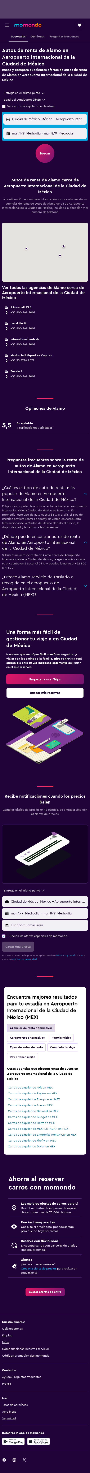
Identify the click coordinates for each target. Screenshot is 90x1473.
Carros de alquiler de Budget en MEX (33, 1117)
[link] (45, 679)
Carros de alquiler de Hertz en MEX (31, 1123)
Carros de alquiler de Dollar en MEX (31, 1146)
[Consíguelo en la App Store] (38, 1441)
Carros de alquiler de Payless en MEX (32, 1093)
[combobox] (24, 93)
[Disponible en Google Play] (13, 1441)
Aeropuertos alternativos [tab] (27, 1037)
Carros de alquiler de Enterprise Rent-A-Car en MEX (42, 1134)
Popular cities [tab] (61, 1037)
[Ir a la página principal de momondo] (27, 25)
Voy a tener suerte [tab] (22, 1057)
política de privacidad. (24, 959)
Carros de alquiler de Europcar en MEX (34, 1099)
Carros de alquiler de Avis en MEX (30, 1087)
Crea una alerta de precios (38, 1268)
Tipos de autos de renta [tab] (26, 1047)
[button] (7, 25)
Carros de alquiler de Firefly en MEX (32, 1140)
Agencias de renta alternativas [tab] (31, 1028)
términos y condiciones (69, 955)
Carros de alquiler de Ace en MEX (30, 1105)
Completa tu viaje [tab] (62, 1047)
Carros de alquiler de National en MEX (33, 1111)
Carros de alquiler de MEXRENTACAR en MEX (38, 1128)
